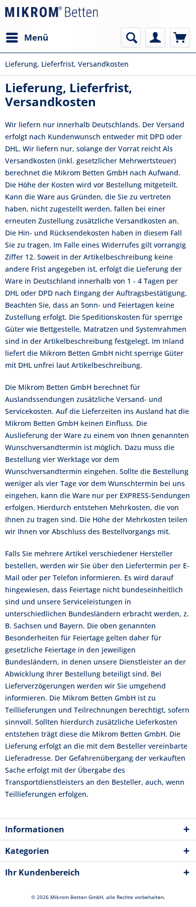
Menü (36, 37)
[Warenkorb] (180, 38)
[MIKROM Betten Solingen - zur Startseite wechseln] (51, 14)
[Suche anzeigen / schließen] (131, 38)
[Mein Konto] (155, 38)
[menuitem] (26, 38)
